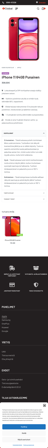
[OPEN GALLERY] (24, 39)
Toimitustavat (9, 193)
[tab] (24, 133)
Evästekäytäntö (17, 445)
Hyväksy (24, 427)
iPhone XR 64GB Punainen (13, 240)
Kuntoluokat (8, 133)
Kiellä (24, 433)
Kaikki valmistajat (8, 67)
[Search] (38, 8)
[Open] (16, 9)
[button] (44, 405)
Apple (19, 67)
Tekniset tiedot (9, 199)
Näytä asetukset (24, 439)
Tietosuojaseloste (28, 445)
